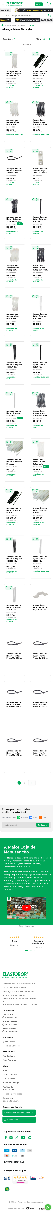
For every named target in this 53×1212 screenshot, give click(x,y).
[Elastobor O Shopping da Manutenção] (15, 4)
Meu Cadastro (9, 1055)
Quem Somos (8, 1041)
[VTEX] (30, 1209)
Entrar (39, 4)
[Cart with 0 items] (49, 4)
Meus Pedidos (9, 1060)
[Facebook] (5, 1138)
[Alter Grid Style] (48, 39)
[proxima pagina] (31, 783)
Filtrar (38, 38)
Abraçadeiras (22, 25)
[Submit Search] (50, 16)
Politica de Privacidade (8, 1088)
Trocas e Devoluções (12, 1093)
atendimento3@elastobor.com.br (20, 1112)
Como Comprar (9, 1074)
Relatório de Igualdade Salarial (11, 1099)
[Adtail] (42, 1209)
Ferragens (12, 25)
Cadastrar (42, 824)
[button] (14, 71)
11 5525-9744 (9, 1016)
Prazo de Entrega (10, 1082)
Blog (4, 1070)
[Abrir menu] (4, 4)
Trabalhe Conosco (11, 1045)
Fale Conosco (8, 1078)
